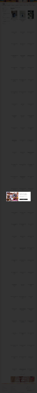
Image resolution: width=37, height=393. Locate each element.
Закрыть (29, 191)
